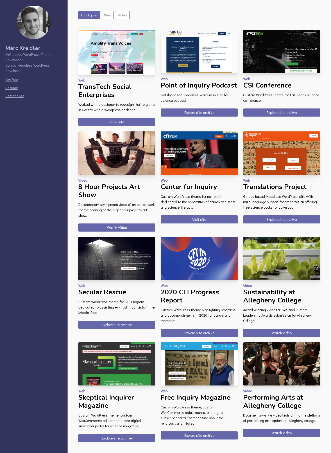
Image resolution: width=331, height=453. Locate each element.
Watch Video (117, 227)
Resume (11, 87)
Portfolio (11, 79)
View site (117, 121)
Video (122, 15)
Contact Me (14, 95)
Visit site (199, 219)
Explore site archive (199, 112)
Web (107, 15)
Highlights (89, 15)
